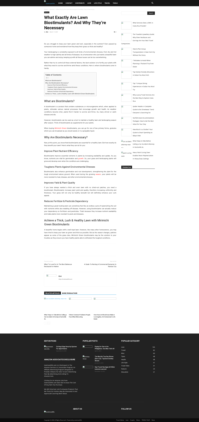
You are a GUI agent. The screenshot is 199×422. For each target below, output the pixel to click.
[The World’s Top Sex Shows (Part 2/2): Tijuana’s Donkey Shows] (88, 359)
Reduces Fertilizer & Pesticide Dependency (60, 91)
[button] (152, 3)
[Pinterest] (56, 37)
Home (60, 3)
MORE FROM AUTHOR (69, 293)
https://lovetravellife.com (65, 279)
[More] (65, 37)
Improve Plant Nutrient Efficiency (57, 85)
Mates (138, 420)
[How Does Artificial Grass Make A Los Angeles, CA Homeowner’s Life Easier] (105, 305)
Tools (115, 3)
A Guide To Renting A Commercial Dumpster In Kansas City (100, 265)
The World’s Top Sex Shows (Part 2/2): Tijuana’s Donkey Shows (104, 359)
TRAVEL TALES (146, 420)
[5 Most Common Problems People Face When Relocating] (80, 305)
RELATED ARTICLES (52, 293)
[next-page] (48, 323)
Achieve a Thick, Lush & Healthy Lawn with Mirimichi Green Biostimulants (69, 94)
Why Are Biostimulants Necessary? (57, 83)
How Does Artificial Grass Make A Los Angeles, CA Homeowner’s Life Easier (104, 317)
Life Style (98, 3)
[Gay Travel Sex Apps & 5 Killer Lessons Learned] (88, 369)
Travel (107, 3)
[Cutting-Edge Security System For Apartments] (49, 349)
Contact (69, 3)
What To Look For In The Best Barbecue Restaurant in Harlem (58, 265)
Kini (47, 32)
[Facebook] (46, 37)
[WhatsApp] (60, 37)
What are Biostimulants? (53, 80)
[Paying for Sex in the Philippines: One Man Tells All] (87, 349)
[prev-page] (45, 323)
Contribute (79, 3)
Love (89, 3)
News (153, 420)
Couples (132, 420)
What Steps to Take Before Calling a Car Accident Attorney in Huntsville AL (55, 317)
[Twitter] (51, 37)
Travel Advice (120, 420)
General (52, 9)
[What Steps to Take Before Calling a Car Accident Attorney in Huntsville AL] (55, 305)
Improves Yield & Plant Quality (56, 89)
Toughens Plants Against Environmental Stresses (62, 87)
